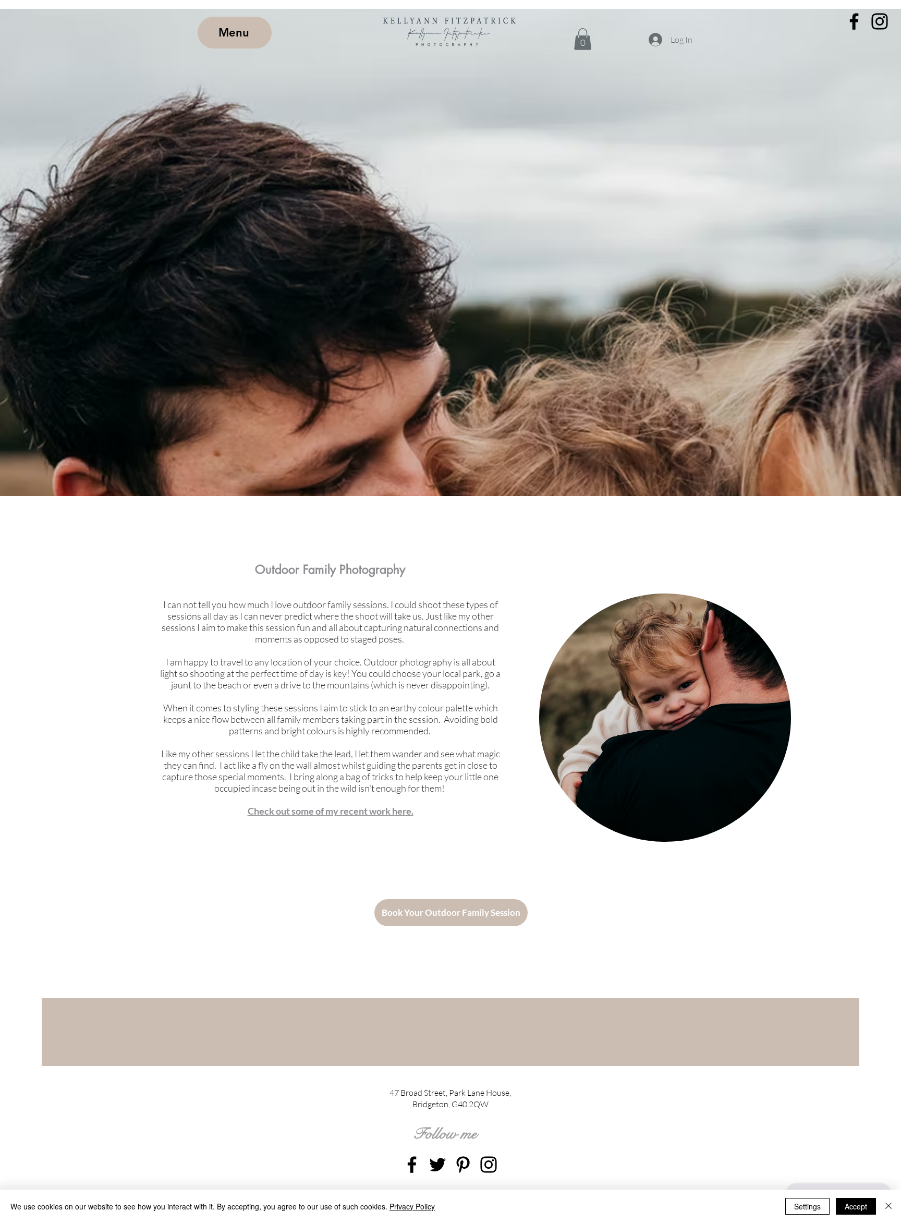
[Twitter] (437, 1165)
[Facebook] (854, 21)
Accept (856, 1206)
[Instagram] (880, 21)
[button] (583, 39)
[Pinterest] (463, 1165)
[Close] (888, 1206)
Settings (807, 1206)
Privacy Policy (412, 1206)
